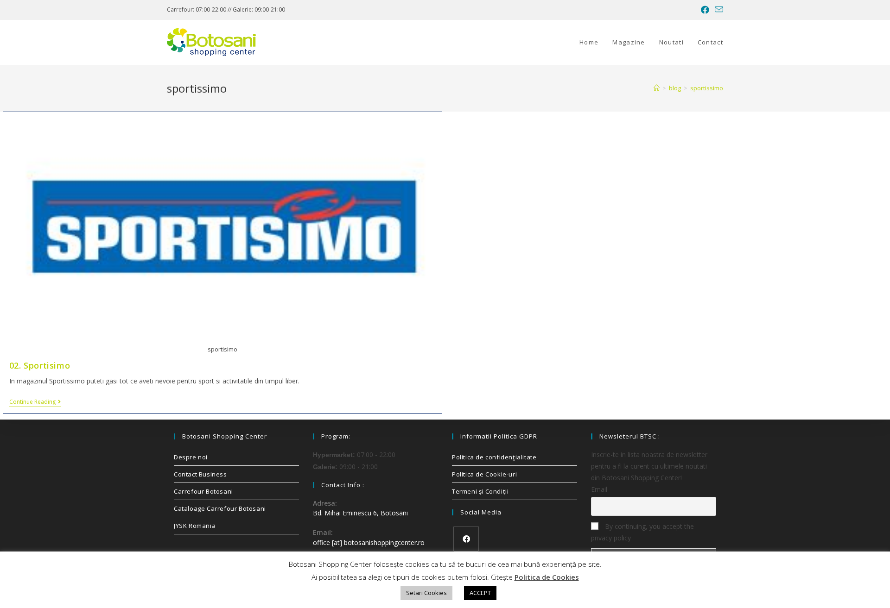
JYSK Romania (195, 525)
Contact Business (200, 474)
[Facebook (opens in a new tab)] (705, 9)
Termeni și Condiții (480, 491)
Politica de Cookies (547, 577)
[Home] (657, 88)
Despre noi (191, 457)
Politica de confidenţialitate (494, 457)
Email (599, 489)
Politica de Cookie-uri (484, 474)
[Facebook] (466, 539)
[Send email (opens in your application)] (717, 9)
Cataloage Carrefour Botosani (220, 508)
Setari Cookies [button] (426, 593)
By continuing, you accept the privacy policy (642, 532)
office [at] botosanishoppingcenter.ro (369, 542)
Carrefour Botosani (203, 491)
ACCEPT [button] (480, 593)
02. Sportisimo (39, 365)
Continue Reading (35, 402)
